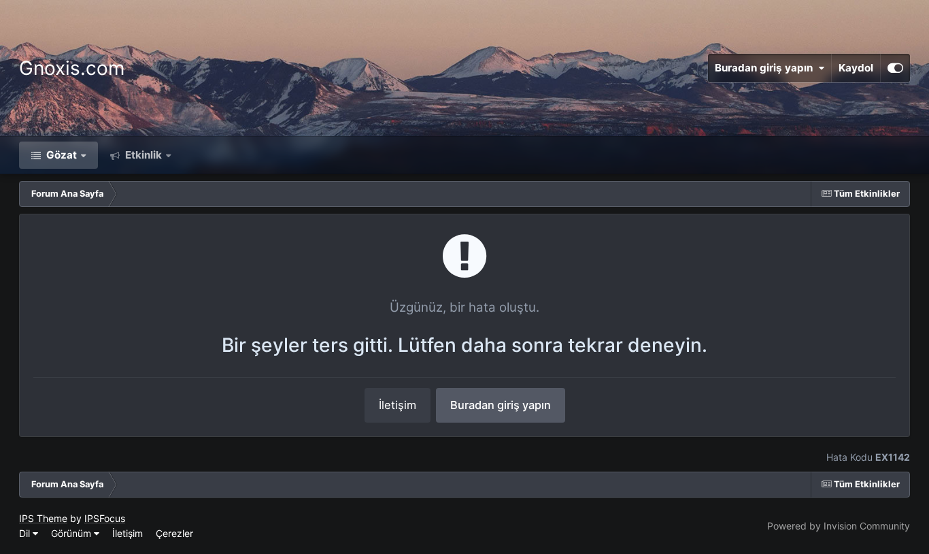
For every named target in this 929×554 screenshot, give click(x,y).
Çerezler (174, 533)
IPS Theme (43, 518)
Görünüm (72, 533)
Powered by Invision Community (838, 526)
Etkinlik (142, 154)
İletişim (397, 405)
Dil (26, 533)
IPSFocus (104, 518)
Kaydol (856, 67)
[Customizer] (895, 68)
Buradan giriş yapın (766, 67)
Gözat (60, 154)
